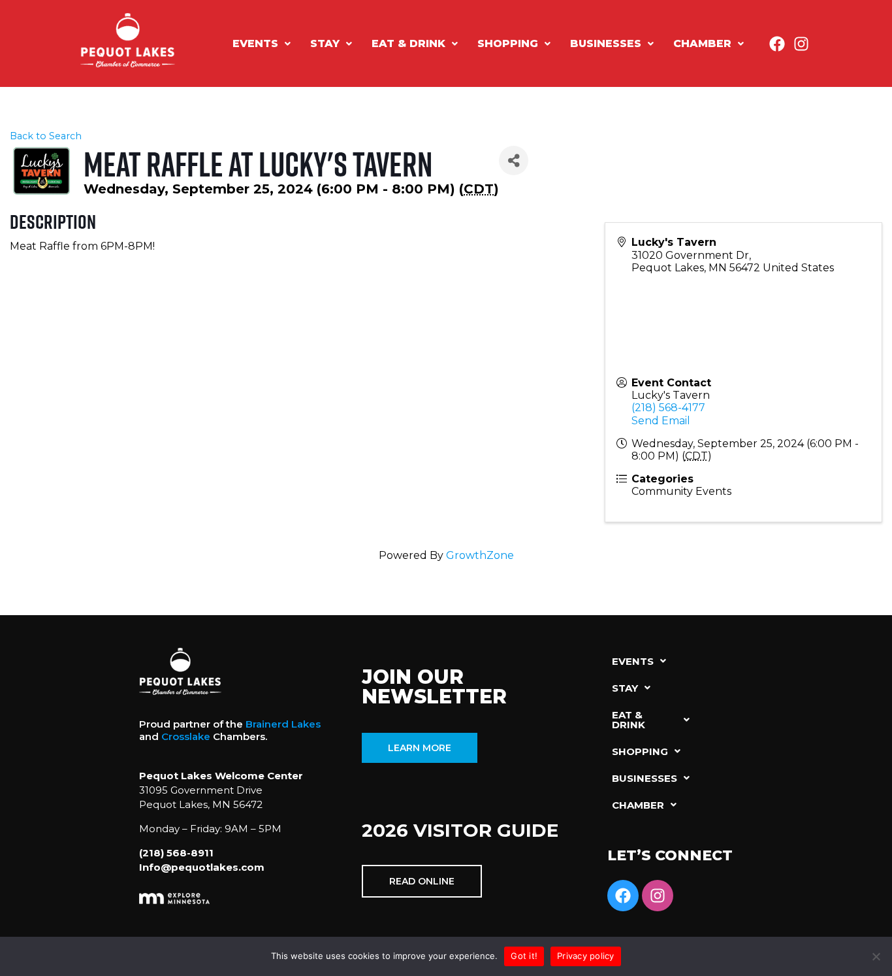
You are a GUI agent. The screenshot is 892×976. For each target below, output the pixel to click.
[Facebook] (777, 43)
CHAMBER (702, 43)
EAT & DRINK (408, 43)
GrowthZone (480, 555)
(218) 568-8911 (176, 853)
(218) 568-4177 (668, 407)
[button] (261, 44)
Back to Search (46, 136)
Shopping (507, 43)
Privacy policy (585, 956)
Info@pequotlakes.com (201, 867)
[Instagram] (801, 43)
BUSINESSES (605, 43)
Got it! (524, 956)
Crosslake (185, 736)
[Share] (513, 160)
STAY (325, 43)
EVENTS (255, 43)
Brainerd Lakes (283, 724)
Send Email (660, 420)
